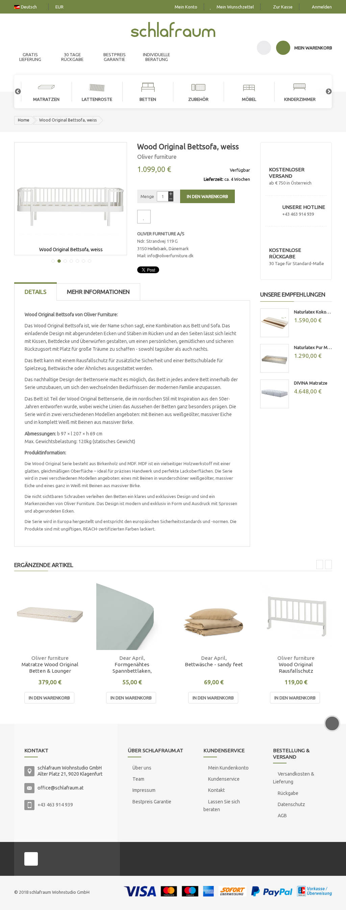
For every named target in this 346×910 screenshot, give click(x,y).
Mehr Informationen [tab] (98, 291)
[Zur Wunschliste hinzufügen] (144, 216)
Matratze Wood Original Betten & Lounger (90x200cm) (50, 668)
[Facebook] (31, 859)
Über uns (141, 768)
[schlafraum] (173, 30)
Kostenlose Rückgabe (285, 253)
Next (325, 91)
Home (23, 120)
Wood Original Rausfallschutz (296, 668)
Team (138, 779)
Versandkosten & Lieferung (293, 777)
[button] (52, 260)
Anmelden (322, 6)
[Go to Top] (332, 723)
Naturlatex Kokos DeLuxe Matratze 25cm (313, 311)
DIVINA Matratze (310, 383)
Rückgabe (288, 793)
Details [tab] (35, 291)
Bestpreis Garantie (151, 801)
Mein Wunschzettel (235, 6)
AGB (282, 815)
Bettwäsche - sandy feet (214, 664)
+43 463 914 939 (55, 804)
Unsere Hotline (303, 207)
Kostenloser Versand (286, 173)
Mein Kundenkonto (228, 768)
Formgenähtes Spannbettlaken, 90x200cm (132, 668)
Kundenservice (224, 779)
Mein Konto (186, 6)
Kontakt (216, 790)
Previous (14, 91)
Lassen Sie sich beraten (221, 805)
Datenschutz (291, 804)
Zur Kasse (283, 6)
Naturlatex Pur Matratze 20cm (313, 347)
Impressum (143, 790)
